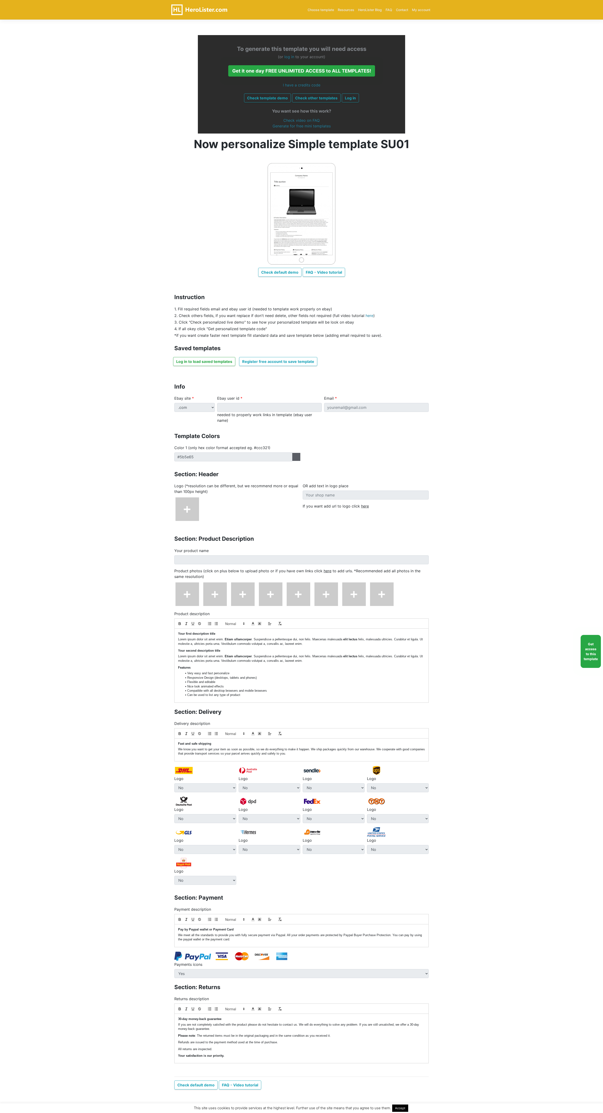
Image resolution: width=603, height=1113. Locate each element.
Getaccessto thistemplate (591, 651)
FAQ (389, 10)
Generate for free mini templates (302, 126)
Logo (178, 778)
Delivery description (192, 723)
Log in (350, 98)
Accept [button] (400, 1108)
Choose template (321, 10)
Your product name (191, 550)
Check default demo (279, 272)
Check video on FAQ (301, 120)
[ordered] (209, 623)
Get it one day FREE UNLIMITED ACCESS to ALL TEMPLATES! (301, 71)
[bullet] (216, 623)
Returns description (191, 998)
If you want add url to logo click (336, 506)
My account (421, 10)
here (369, 315)
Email (330, 398)
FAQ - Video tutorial (324, 272)
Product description (192, 613)
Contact (402, 10)
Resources (346, 10)
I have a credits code (301, 85)
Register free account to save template (278, 361)
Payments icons (188, 964)
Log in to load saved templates (204, 361)
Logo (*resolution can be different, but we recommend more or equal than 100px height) (236, 488)
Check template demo (267, 98)
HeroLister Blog (370, 10)
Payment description (192, 909)
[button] (234, 623)
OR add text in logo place (325, 485)
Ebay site (184, 398)
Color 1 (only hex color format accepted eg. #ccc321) (222, 447)
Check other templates (316, 98)
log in (289, 56)
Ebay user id (229, 398)
